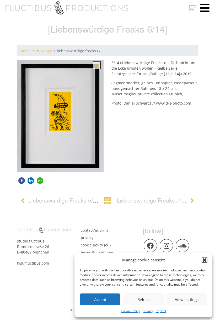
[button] (204, 259)
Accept (100, 299)
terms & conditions (97, 252)
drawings (44, 50)
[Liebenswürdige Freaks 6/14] (97, 65)
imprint (161, 311)
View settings (186, 299)
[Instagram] (166, 245)
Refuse (143, 299)
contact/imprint (94, 230)
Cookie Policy (130, 311)
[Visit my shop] (192, 7)
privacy (148, 311)
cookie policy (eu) (96, 244)
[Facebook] (150, 245)
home (26, 50)
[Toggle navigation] (204, 7)
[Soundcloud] (182, 245)
